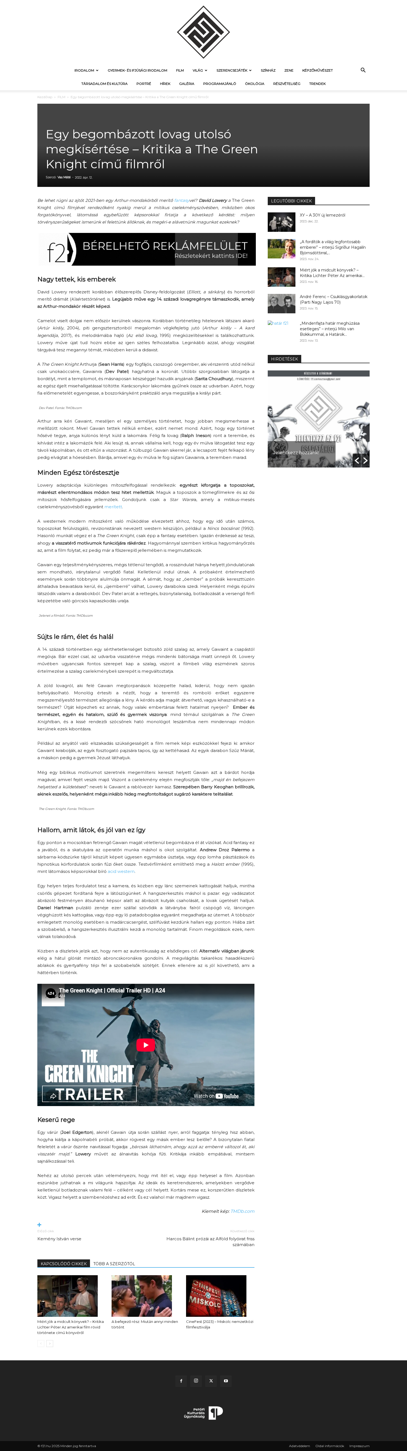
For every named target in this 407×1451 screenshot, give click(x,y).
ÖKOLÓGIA (254, 84)
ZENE (288, 70)
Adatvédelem (299, 1446)
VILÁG (198, 70)
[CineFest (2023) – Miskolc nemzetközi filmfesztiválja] (220, 1296)
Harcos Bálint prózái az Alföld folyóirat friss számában (210, 1241)
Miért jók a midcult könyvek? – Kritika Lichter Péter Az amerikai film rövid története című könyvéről (70, 1327)
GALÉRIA (186, 84)
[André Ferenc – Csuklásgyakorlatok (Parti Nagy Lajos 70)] (281, 303)
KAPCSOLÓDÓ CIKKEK (64, 1263)
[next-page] (49, 1343)
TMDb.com (242, 1211)
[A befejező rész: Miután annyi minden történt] (146, 1296)
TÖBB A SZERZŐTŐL (114, 1263)
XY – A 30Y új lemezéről (322, 215)
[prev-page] (40, 1343)
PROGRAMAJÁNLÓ (219, 84)
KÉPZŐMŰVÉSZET (317, 70)
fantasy (181, 200)
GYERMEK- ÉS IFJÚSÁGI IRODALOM (137, 70)
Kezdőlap (44, 97)
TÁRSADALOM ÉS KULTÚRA (104, 84)
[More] (145, 1225)
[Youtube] (225, 1381)
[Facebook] (181, 1381)
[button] (363, 70)
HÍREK (165, 84)
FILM (180, 70)
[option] (319, 418)
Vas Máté (64, 177)
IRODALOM (84, 70)
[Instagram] (196, 1381)
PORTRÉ (143, 84)
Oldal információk (329, 1446)
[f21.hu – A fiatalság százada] (203, 32)
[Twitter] (211, 1381)
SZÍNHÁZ (268, 70)
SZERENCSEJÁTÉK (232, 70)
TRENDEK (317, 84)
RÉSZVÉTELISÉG (286, 84)
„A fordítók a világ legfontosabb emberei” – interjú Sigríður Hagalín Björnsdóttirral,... (333, 247)
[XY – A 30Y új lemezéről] (281, 222)
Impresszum (359, 1446)
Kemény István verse (59, 1238)
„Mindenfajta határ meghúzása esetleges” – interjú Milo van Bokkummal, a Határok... (330, 329)
